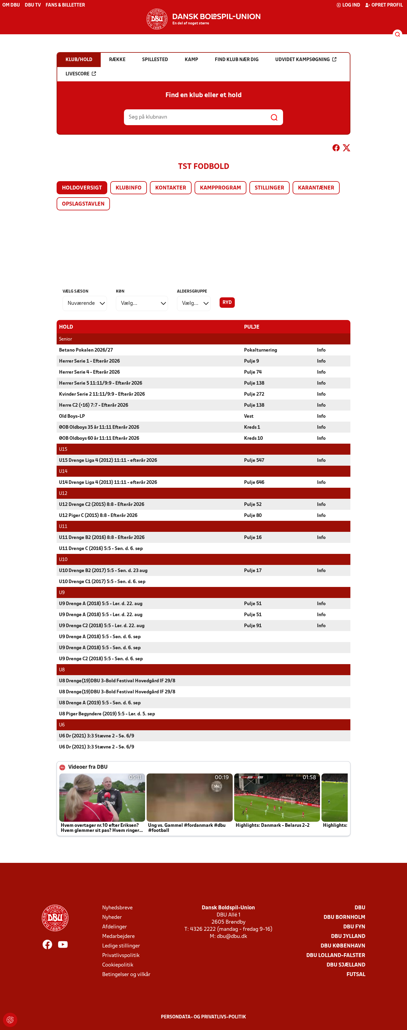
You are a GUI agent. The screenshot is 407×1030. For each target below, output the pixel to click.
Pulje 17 (253, 571)
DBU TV (33, 5)
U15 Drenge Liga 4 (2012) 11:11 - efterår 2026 (108, 461)
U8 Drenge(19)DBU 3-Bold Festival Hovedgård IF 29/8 (117, 681)
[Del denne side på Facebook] (336, 149)
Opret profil (387, 5)
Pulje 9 (251, 361)
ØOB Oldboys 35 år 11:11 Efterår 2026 (99, 427)
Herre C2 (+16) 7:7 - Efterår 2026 (93, 405)
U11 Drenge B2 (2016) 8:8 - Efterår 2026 (102, 538)
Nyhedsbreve (117, 908)
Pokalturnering (260, 350)
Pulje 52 (253, 505)
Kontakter (170, 188)
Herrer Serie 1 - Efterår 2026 (89, 361)
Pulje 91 (253, 626)
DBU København (343, 946)
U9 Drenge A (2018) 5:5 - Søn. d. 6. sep (100, 637)
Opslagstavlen (83, 204)
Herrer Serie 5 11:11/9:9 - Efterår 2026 (100, 383)
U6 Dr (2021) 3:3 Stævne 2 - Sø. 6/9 (96, 736)
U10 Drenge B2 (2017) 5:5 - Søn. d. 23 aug (103, 571)
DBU (360, 908)
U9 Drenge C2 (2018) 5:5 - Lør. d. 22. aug (102, 626)
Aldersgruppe (192, 291)
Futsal (356, 974)
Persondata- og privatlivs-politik (203, 1017)
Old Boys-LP (72, 416)
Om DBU (11, 5)
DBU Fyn (354, 927)
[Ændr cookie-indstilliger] (10, 1020)
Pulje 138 (254, 383)
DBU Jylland (348, 936)
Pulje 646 (254, 483)
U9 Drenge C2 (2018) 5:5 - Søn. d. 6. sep (101, 659)
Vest (249, 416)
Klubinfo (129, 188)
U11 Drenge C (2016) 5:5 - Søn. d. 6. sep (101, 549)
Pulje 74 (253, 372)
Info (321, 350)
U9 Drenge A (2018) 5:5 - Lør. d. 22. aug (100, 604)
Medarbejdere (118, 936)
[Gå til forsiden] (203, 19)
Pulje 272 (254, 394)
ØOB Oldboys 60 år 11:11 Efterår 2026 (99, 438)
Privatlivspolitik (120, 955)
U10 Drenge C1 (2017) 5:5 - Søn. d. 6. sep (102, 582)
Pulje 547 (254, 461)
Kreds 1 (252, 427)
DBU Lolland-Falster (335, 955)
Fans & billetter (65, 5)
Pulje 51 (253, 604)
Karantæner (316, 188)
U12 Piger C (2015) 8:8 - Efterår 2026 (98, 516)
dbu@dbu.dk (232, 936)
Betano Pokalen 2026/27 (86, 350)
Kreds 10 (253, 438)
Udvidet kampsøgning (302, 60)
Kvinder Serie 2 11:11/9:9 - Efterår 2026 (102, 394)
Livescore (77, 74)
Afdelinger (114, 927)
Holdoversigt (82, 188)
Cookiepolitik (117, 965)
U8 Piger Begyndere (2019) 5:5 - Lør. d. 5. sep (107, 714)
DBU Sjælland (346, 965)
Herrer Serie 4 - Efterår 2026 (89, 372)
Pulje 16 (253, 538)
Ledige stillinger (121, 946)
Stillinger (269, 188)
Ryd (227, 303)
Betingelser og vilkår (126, 974)
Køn (120, 291)
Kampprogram (220, 188)
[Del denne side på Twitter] (346, 149)
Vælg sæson (75, 291)
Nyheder (112, 917)
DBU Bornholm (344, 917)
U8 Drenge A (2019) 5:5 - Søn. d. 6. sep (100, 703)
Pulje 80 (253, 516)
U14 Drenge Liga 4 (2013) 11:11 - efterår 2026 (108, 483)
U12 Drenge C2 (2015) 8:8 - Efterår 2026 (101, 505)
